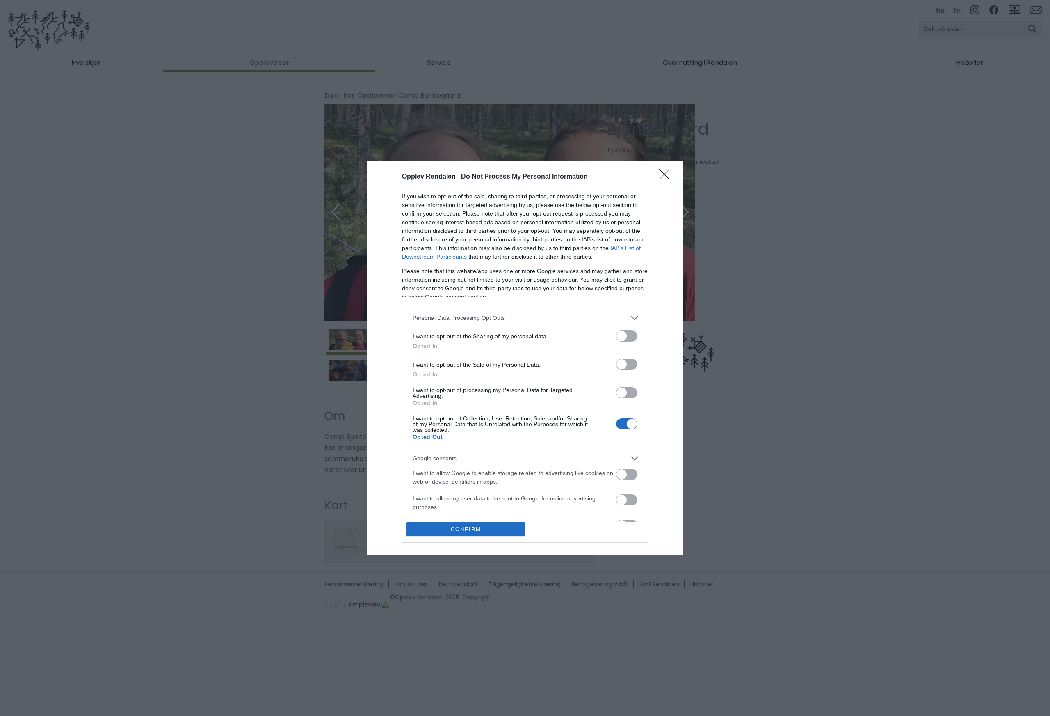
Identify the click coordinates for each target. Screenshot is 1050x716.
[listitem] (525, 318)
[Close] (667, 177)
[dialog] (525, 358)
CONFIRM (466, 529)
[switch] (626, 336)
